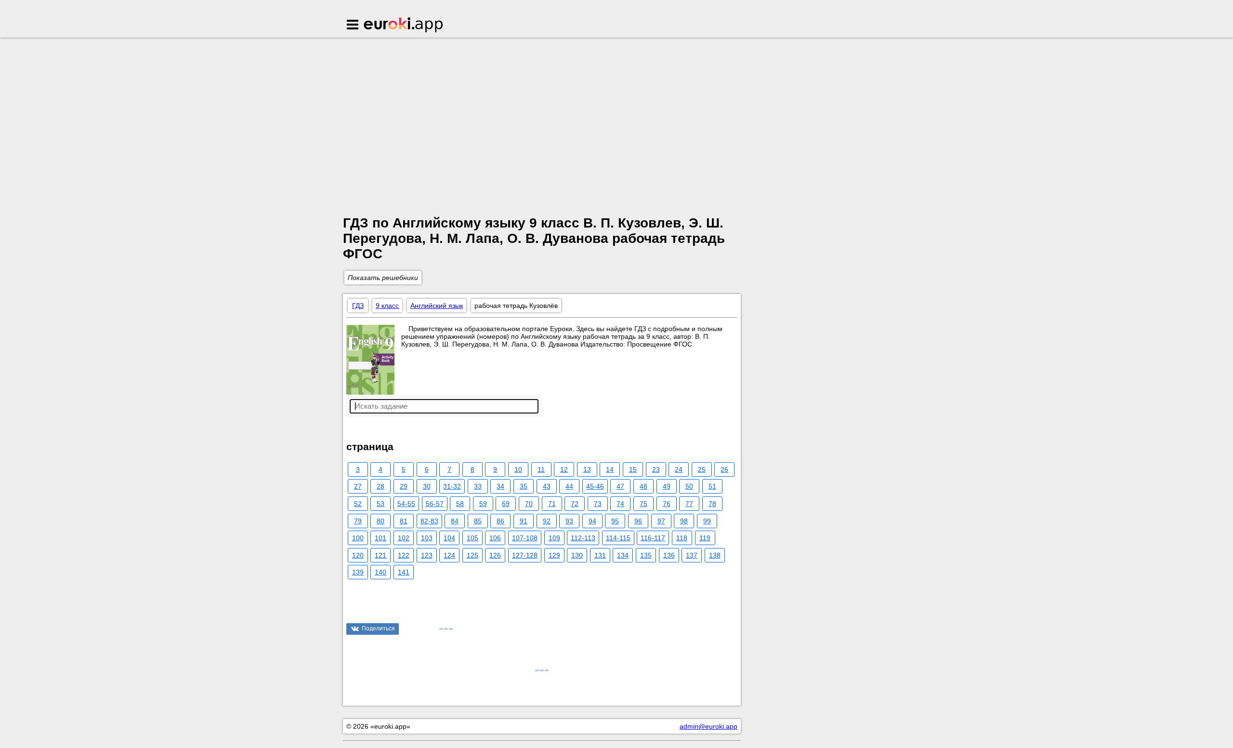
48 (643, 486)
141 (403, 572)
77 (689, 504)
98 (684, 521)
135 (646, 555)
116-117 (653, 538)
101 (380, 538)
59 (483, 504)
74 (620, 504)
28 (380, 486)
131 (600, 555)
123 (427, 555)
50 (689, 486)
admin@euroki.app (708, 726)
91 (523, 521)
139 (358, 572)
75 (643, 504)
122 (403, 555)
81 (403, 521)
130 (577, 555)
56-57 (435, 504)
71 (552, 504)
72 (574, 504)
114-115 (618, 538)
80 (380, 521)
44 (569, 486)
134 (623, 555)
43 (547, 486)
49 (666, 486)
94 (592, 521)
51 (712, 486)
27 (358, 486)
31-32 (452, 486)
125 (472, 555)
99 (707, 521)
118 (681, 538)
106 (495, 538)
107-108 (525, 538)
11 (541, 469)
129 (554, 555)
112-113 (583, 538)
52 (358, 504)
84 (455, 521)
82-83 (429, 521)
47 (620, 486)
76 (666, 504)
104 (449, 538)
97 (661, 521)
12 (564, 469)
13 (587, 469)
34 (500, 486)
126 (495, 555)
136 (669, 555)
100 (358, 538)
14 (610, 469)
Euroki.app (404, 25)
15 (633, 469)
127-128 (525, 555)
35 (523, 486)
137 (691, 555)
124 (449, 555)
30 (427, 486)
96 (638, 521)
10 (518, 469)
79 (358, 521)
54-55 (406, 504)
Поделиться (378, 628)
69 (506, 504)
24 (678, 469)
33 (478, 486)
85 (478, 521)
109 (554, 538)
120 (358, 555)
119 (704, 538)
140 (380, 572)
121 (380, 555)
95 (615, 521)
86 (500, 521)
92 (547, 521)
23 (656, 469)
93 (569, 521)
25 (702, 469)
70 (529, 504)
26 (724, 469)
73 (598, 504)
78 (712, 504)
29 (403, 486)
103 (427, 538)
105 (472, 538)
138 (715, 555)
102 (403, 538)
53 (380, 504)
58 (460, 504)
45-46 (595, 486)
